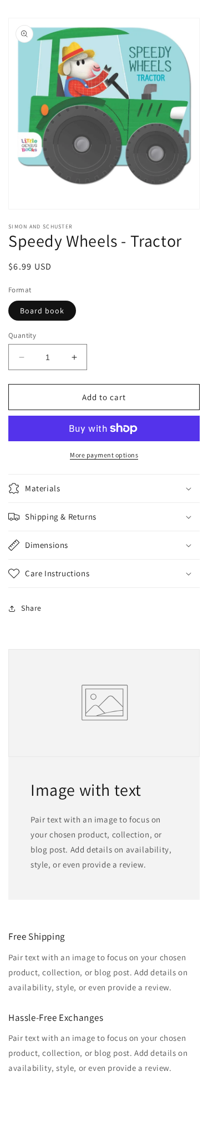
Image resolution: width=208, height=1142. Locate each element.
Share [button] (31, 608)
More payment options (104, 455)
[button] (104, 488)
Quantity (22, 335)
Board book (42, 311)
